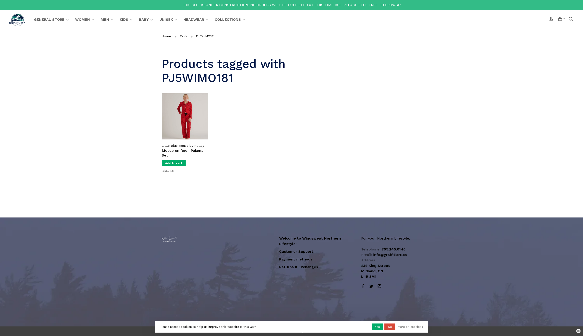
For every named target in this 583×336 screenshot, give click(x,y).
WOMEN (82, 19)
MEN (105, 19)
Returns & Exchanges (298, 267)
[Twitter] (371, 286)
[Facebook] (363, 286)
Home (166, 36)
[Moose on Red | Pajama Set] (185, 117)
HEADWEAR (194, 19)
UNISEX (166, 19)
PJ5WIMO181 (205, 36)
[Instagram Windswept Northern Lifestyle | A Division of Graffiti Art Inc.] (379, 286)
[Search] (571, 19)
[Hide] (578, 331)
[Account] (552, 19)
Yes (377, 326)
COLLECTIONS (228, 19)
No (390, 326)
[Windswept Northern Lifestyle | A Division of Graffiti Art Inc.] (170, 239)
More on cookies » (411, 326)
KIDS (124, 19)
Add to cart (173, 163)
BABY (144, 19)
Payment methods (295, 259)
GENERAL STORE (49, 19)
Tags (183, 36)
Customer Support (296, 251)
